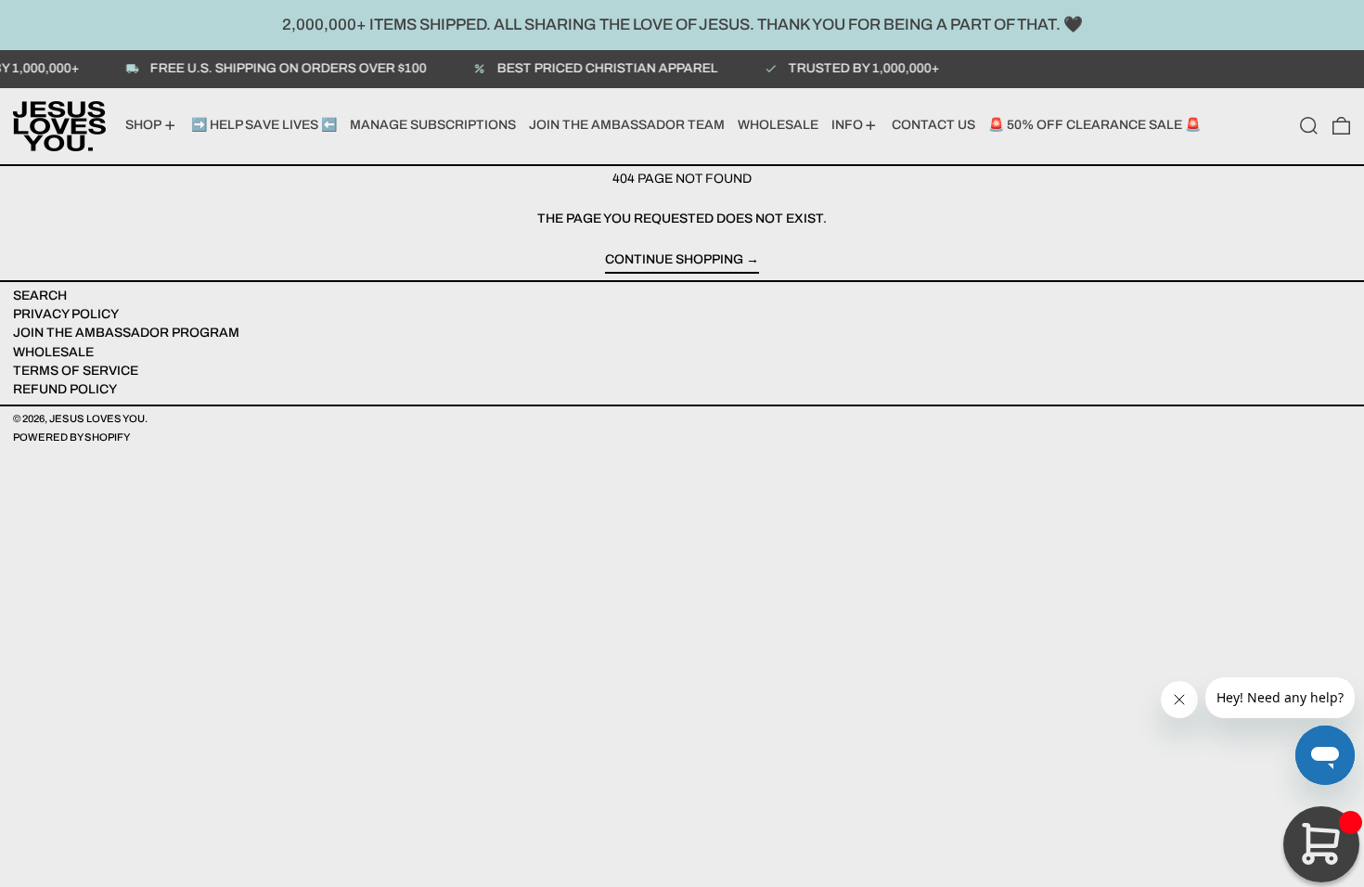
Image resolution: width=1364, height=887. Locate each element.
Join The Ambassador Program (126, 333)
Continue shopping (674, 259)
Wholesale (53, 352)
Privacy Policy (66, 314)
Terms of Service (75, 371)
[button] (1309, 126)
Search (40, 295)
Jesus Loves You (97, 418)
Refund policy (65, 389)
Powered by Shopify (71, 437)
